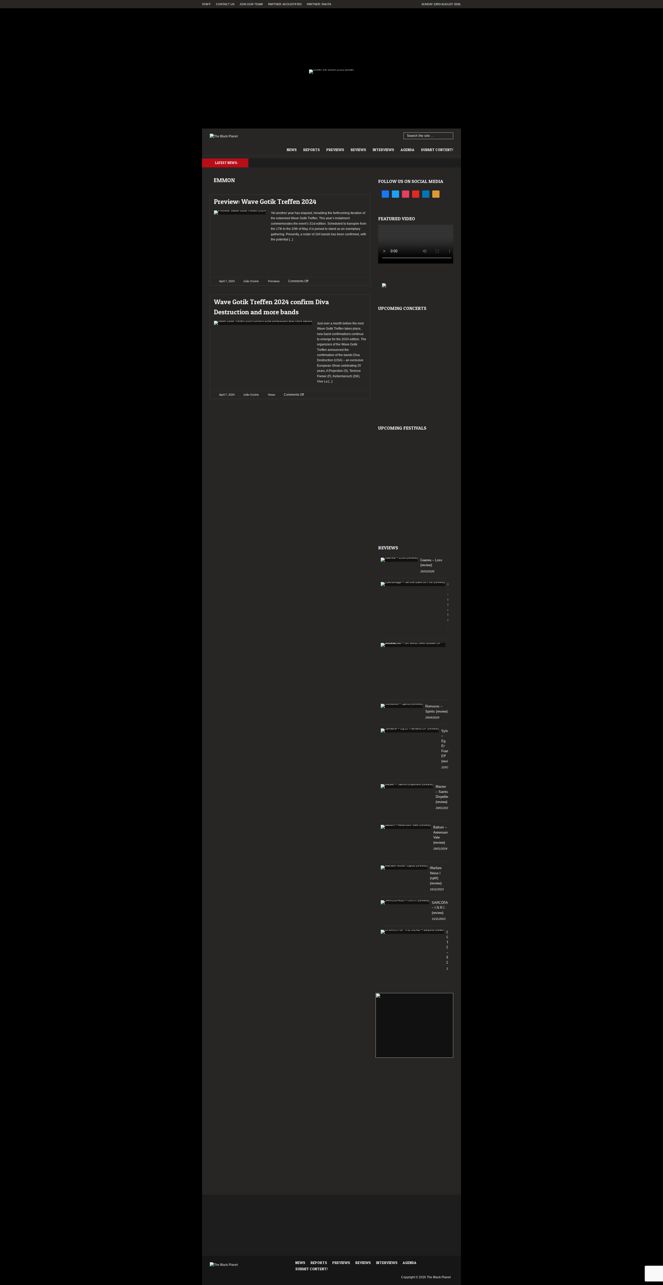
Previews (335, 149)
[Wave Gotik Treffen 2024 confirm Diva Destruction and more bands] (357, 300)
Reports (311, 149)
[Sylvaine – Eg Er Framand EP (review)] (410, 730)
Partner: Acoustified (285, 4)
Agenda (407, 149)
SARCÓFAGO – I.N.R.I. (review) (442, 908)
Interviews (383, 149)
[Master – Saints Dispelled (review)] (407, 786)
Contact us (225, 4)
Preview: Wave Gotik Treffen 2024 (265, 201)
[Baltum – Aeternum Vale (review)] (406, 827)
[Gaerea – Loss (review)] (399, 560)
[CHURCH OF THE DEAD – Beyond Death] (412, 932)
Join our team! (251, 4)
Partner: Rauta (319, 4)
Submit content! (437, 149)
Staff (206, 4)
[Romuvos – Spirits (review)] (402, 706)
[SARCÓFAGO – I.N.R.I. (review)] (405, 902)
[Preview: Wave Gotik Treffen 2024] (357, 200)
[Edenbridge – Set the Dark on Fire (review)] (413, 584)
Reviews (358, 149)
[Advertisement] (318, 258)
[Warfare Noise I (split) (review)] (404, 867)
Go (450, 136)
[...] (290, 239)
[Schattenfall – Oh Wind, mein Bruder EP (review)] (413, 645)
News (292, 149)
